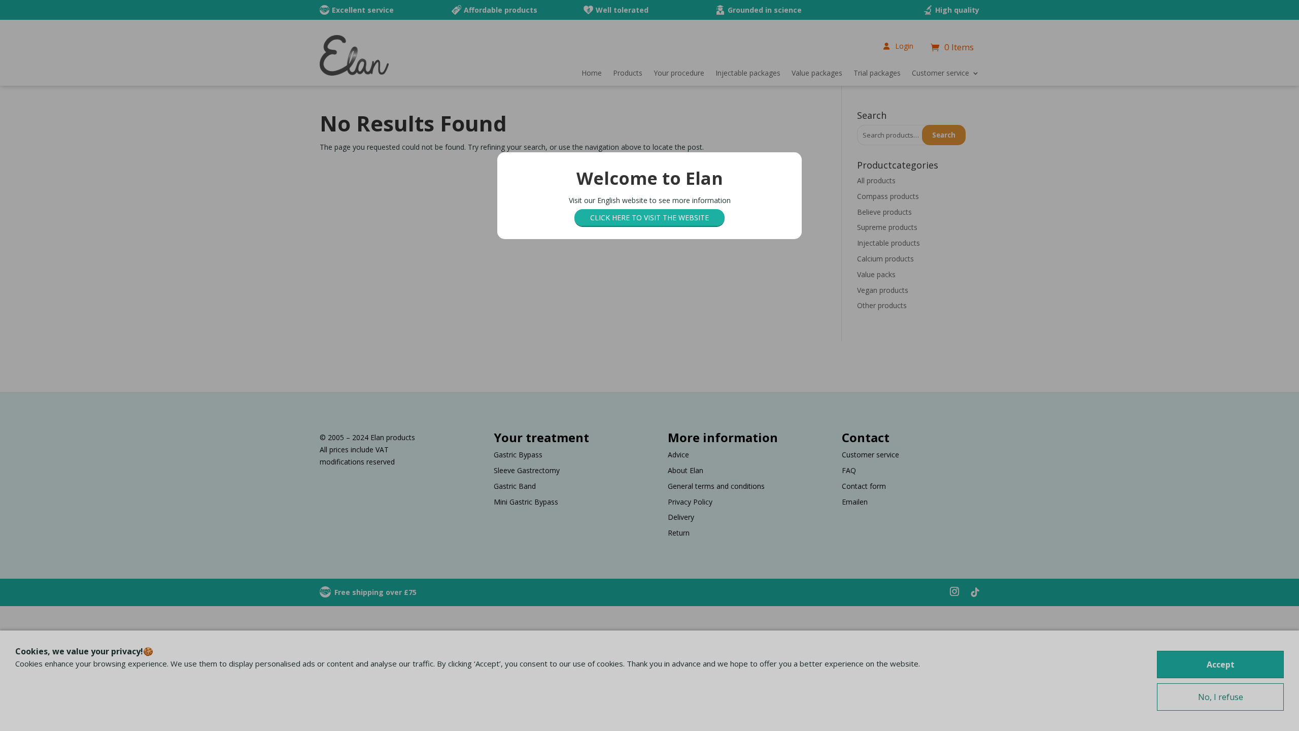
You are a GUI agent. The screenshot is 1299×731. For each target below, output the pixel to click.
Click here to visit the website (649, 217)
